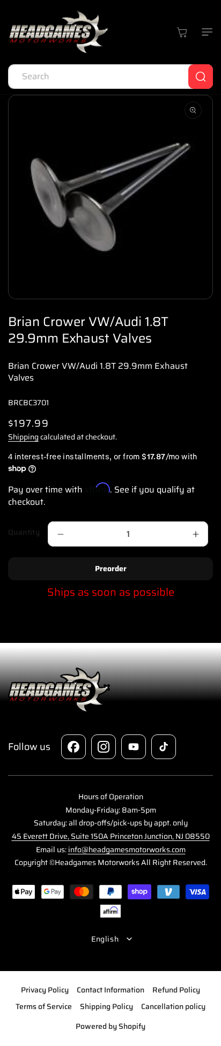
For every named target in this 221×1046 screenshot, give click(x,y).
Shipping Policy (106, 1006)
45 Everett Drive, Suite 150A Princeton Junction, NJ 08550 (111, 836)
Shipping (23, 437)
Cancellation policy (173, 1006)
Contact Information (110, 990)
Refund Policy (176, 990)
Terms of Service (44, 1006)
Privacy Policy (45, 990)
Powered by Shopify (110, 1026)
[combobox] (110, 76)
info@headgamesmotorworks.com (127, 849)
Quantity (24, 532)
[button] (205, 32)
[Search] (200, 76)
